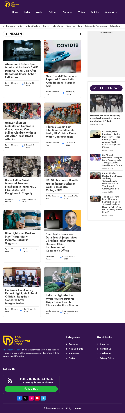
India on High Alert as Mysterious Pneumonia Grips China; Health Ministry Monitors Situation (62, 300)
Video (81, 12)
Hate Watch (57, 26)
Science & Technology (96, 26)
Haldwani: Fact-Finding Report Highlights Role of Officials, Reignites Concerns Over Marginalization (21, 296)
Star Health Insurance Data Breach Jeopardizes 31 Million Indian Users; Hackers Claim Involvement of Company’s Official (61, 242)
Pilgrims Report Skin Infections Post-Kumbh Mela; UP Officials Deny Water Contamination (61, 132)
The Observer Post (11, 349)
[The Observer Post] (12, 4)
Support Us (111, 12)
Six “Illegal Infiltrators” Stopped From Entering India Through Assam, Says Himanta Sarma (112, 160)
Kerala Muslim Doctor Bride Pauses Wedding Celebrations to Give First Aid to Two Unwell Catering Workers (112, 181)
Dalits (45, 26)
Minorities (70, 26)
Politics (52, 12)
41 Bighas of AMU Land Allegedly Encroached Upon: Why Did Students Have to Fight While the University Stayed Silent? (112, 204)
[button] (116, 20)
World (39, 12)
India (27, 12)
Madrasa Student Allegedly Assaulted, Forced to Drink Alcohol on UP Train (105, 118)
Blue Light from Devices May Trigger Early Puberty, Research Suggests (20, 238)
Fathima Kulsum (9, 200)
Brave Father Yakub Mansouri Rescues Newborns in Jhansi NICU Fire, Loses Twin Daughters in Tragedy (20, 186)
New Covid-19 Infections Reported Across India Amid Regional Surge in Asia (61, 81)
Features (67, 12)
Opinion (95, 12)
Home (15, 12)
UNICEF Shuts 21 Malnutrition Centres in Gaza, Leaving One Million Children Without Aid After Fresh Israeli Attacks (20, 131)
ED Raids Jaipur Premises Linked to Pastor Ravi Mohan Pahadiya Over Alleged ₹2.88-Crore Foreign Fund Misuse (111, 139)
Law (80, 26)
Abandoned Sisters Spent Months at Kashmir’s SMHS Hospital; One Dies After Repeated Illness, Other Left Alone (21, 70)
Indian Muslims (33, 26)
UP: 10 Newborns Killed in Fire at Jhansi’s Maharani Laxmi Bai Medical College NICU (62, 185)
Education (115, 26)
